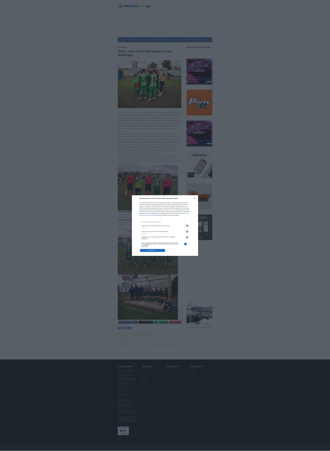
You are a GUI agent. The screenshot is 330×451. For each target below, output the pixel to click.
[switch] (186, 226)
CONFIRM (151, 250)
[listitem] (165, 222)
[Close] (194, 198)
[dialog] (165, 225)
